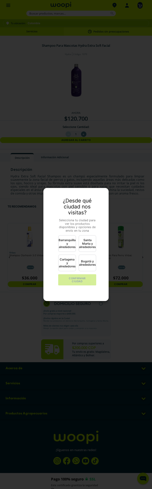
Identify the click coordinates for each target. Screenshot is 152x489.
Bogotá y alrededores (87, 262)
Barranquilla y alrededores (67, 243)
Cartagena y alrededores (67, 263)
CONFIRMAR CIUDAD (77, 280)
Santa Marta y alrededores (87, 243)
